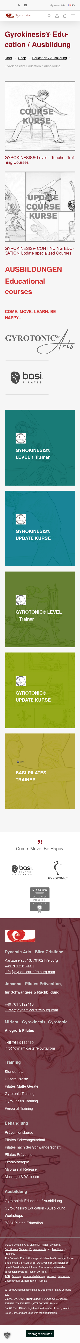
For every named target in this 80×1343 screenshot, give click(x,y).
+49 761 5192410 (19, 965)
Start (8, 57)
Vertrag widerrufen (40, 1334)
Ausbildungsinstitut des (27, 1289)
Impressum (64, 1276)
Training (23, 1249)
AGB (7, 1276)
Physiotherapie (17, 1161)
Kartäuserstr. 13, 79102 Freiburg (31, 960)
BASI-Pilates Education (24, 1222)
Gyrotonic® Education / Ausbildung (33, 1200)
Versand (51, 1276)
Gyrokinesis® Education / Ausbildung (35, 1207)
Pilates (44, 1244)
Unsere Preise (16, 1078)
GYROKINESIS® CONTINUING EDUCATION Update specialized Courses (39, 250)
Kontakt (43, 1280)
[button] (73, 16)
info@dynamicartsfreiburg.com (30, 971)
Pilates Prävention (19, 1154)
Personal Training (19, 1108)
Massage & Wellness (22, 1176)
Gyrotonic (55, 1244)
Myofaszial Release (21, 1169)
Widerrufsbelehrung (34, 1276)
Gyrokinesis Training (21, 1100)
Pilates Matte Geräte (21, 1086)
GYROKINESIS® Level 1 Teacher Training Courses (40, 159)
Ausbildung (58, 1249)
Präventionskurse (19, 1132)
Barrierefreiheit (29, 1280)
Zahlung (16, 1276)
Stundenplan (15, 1071)
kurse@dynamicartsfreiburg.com (31, 1009)
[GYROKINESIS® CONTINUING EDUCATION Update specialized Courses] (40, 207)
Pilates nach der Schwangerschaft (33, 1147)
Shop (22, 57)
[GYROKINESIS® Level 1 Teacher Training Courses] (40, 116)
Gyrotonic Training (19, 1093)
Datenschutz (12, 1280)
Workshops (14, 1215)
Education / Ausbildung (49, 57)
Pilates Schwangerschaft (25, 1139)
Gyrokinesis (11, 1249)
